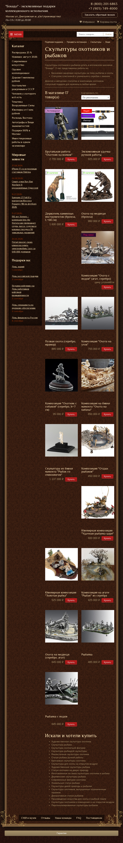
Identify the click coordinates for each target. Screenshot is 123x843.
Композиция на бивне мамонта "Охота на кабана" (95, 406)
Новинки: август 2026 (24, 56)
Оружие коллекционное (20, 71)
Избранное (89, 22)
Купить (71, 159)
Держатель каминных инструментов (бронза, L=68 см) (60, 217)
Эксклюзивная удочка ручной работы (95, 153)
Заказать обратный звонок (99, 14)
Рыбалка (86, 654)
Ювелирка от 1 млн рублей (22, 111)
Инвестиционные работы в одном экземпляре (22, 142)
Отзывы (45, 818)
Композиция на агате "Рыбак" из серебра (95, 594)
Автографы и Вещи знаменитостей (23, 124)
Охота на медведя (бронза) (93, 215)
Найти (108, 34)
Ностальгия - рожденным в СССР (23, 87)
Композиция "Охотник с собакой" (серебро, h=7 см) (61, 406)
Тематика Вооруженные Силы (23, 103)
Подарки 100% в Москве (21, 132)
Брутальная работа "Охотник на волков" (58, 153)
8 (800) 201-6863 (104, 4)
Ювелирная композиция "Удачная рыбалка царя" (97, 532)
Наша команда (63, 818)
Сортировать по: (89, 93)
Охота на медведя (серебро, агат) (57, 656)
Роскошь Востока (22, 117)
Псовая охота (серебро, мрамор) (60, 343)
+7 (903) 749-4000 (103, 8)
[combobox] (95, 97)
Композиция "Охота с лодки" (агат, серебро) (96, 277)
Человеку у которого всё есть (24, 95)
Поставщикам (94, 818)
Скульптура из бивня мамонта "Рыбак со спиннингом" (59, 471)
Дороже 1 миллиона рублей (23, 79)
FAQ (78, 818)
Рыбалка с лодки (56, 716)
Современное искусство (19, 63)
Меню (18, 34)
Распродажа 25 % (22, 52)
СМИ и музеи (28, 818)
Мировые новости (19, 157)
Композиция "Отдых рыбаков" (94, 470)
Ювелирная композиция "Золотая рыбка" (60, 594)
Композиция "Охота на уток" (96, 343)
